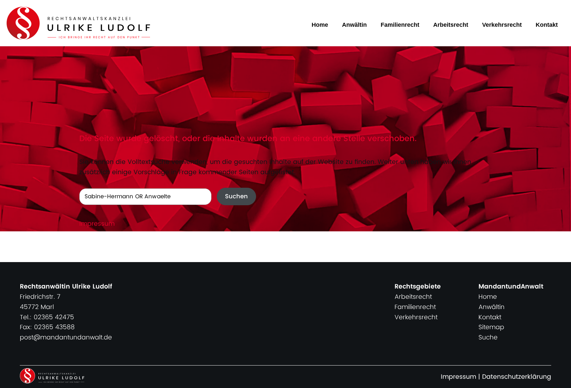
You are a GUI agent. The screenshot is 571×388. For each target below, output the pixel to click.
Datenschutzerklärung (516, 377)
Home (320, 24)
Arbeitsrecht (450, 24)
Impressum (97, 224)
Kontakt (547, 24)
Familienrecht (400, 24)
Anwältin (354, 24)
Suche (488, 337)
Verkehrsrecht (502, 24)
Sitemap (491, 327)
